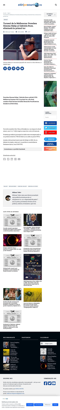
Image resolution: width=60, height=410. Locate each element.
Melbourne (12, 186)
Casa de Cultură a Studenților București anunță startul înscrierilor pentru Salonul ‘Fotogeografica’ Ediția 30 (32, 305)
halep (6, 186)
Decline (55, 404)
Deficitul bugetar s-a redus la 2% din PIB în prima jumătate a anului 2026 (14, 369)
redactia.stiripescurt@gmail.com (15, 393)
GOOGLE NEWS (19, 388)
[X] (9, 68)
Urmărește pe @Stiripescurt (51, 139)
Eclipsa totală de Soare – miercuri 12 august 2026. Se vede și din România (12, 249)
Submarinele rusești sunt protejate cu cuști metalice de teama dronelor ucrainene (11, 270)
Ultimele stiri (50, 14)
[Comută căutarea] (56, 5)
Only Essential (38, 404)
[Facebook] (5, 68)
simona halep (22, 186)
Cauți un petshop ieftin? (50, 148)
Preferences (48, 404)
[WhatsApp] (18, 68)
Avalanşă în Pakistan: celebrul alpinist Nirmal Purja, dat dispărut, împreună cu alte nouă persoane (11, 326)
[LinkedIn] (13, 68)
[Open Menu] (4, 5)
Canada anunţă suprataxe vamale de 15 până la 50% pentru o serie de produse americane (12, 229)
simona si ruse (33, 186)
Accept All (30, 404)
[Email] (22, 68)
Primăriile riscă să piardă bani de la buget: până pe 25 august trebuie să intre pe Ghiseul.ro (32, 250)
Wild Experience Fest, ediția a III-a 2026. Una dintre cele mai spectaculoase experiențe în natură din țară (33, 283)
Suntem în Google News (50, 144)
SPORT (9, 13)
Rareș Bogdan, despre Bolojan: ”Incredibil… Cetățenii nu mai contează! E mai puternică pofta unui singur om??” (32, 229)
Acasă (4, 13)
